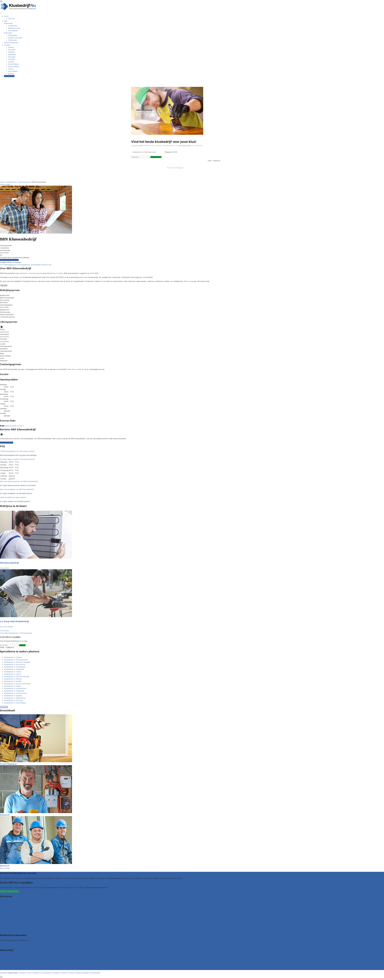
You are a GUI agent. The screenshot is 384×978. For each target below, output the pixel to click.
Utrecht (10, 69)
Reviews (45, 265)
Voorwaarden (46, 973)
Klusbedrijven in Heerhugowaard (18, 182)
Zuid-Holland (12, 71)
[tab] (192, 451)
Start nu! (22, 645)
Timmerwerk (12, 40)
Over (2, 265)
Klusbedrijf (4, 973)
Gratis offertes (9, 76)
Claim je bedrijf (5, 184)
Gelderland (12, 54)
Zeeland (11, 74)
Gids (5, 21)
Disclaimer (56, 973)
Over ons (11, 19)
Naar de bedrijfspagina (175, 168)
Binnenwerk (8, 23)
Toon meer (4, 707)
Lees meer (4, 285)
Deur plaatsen (13, 31)
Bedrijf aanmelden (6, 945)
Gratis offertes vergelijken (9, 260)
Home (6, 16)
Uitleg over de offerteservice (10, 955)
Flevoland (11, 50)
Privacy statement (33, 973)
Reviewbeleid (95, 973)
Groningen (12, 57)
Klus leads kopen (6, 943)
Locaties (7, 45)
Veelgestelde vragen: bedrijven (11, 966)
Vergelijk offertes (156, 157)
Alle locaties (4, 930)
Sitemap (22, 973)
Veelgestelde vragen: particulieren (12, 964)
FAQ (49, 265)
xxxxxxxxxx (4, 332)
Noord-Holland (13, 66)
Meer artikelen (5, 868)
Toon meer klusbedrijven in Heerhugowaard (16, 633)
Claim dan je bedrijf (74, 369)
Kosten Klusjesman (11, 43)
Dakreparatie (12, 35)
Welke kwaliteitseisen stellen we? (12, 958)
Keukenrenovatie (14, 28)
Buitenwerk (8, 33)
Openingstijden (36, 265)
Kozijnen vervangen (15, 38)
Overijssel (11, 59)
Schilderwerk (12, 26)
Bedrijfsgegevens (10, 265)
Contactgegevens (23, 265)
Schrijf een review (6, 443)
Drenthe (11, 47)
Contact (3, 969)
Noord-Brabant (13, 64)
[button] (17, 451)
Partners (64, 973)
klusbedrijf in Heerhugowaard (30, 273)
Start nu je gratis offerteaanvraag (196, 281)
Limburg (11, 62)
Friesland (11, 52)
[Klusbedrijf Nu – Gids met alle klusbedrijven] (18, 10)
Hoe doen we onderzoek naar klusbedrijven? (16, 960)
